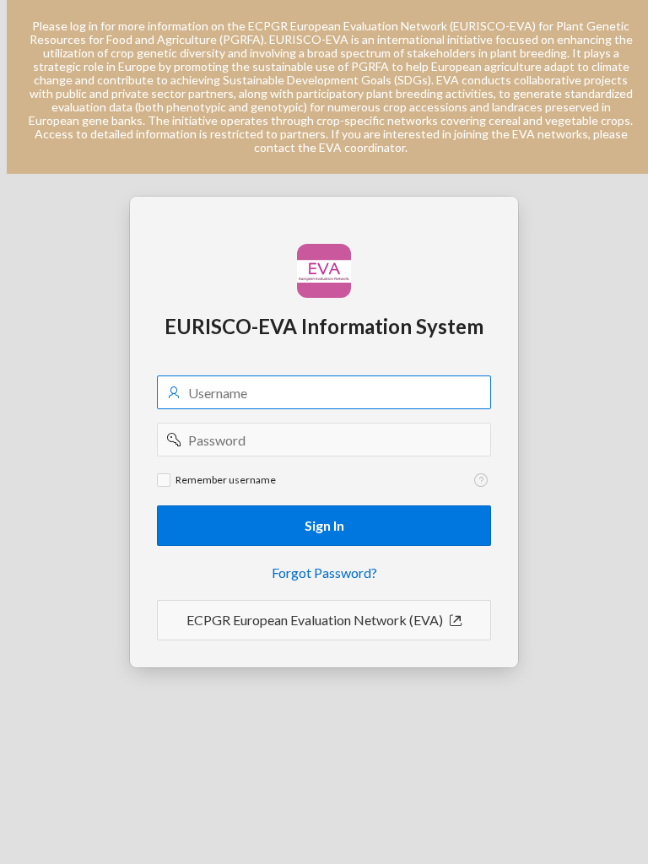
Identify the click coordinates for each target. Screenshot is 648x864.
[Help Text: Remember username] (481, 480)
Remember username (226, 479)
